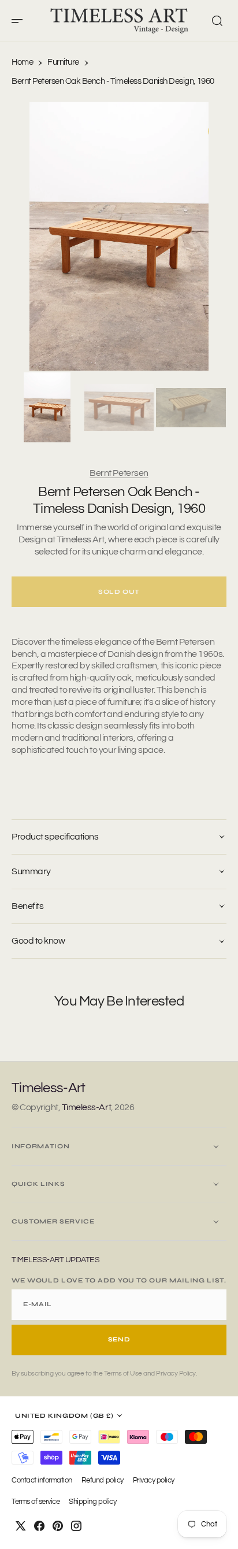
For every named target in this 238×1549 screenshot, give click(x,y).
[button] (21, 21)
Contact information (42, 1480)
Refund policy (102, 1480)
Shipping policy (92, 1502)
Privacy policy (153, 1480)
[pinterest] (58, 1526)
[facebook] (39, 1526)
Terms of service (36, 1502)
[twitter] (21, 1526)
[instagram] (76, 1526)
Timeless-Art (86, 1107)
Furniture (63, 62)
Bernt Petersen (119, 473)
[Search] (217, 21)
